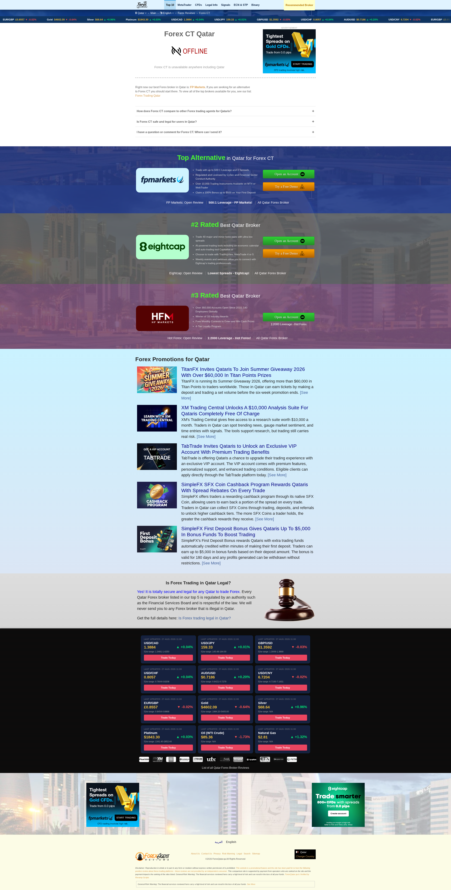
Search (247, 853)
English (167, 12)
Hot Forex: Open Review (185, 338)
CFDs (198, 4)
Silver (44, 19)
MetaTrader (184, 4)
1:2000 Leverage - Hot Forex (289, 324)
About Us (195, 853)
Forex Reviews (186, 12)
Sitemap (256, 853)
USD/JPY (173, 19)
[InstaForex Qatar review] (184, 761)
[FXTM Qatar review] (292, 761)
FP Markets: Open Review (184, 202)
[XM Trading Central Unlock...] (157, 430)
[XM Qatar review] (157, 761)
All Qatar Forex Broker (273, 202)
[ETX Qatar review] (265, 761)
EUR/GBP (390, 19)
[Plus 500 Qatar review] (144, 761)
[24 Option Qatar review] (278, 761)
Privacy (217, 853)
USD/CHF (260, 19)
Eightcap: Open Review (185, 273)
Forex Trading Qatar (147, 95)
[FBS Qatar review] (171, 761)
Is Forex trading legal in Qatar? (204, 618)
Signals (225, 4)
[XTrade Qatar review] (198, 761)
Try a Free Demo (286, 186)
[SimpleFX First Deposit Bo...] (157, 551)
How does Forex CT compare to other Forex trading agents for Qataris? (225, 111)
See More (251, 884)
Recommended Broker (299, 5)
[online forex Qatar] (144, 7)
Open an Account (286, 174)
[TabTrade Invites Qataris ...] (157, 468)
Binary (255, 4)
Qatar (141, 12)
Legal (239, 853)
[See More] (206, 436)
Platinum (85, 19)
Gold (4, 19)
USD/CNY (347, 19)
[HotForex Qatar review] (225, 761)
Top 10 (170, 4)
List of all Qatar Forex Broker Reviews (225, 767)
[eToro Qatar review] (238, 761)
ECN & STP (241, 4)
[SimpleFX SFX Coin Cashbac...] (157, 507)
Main (153, 12)
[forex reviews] (152, 860)
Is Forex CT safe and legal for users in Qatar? (225, 121)
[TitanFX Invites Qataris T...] (157, 392)
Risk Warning (228, 853)
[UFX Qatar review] (211, 761)
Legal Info (211, 4)
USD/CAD (130, 19)
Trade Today (168, 657)
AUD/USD (303, 19)
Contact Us (206, 853)
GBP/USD (216, 19)
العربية (219, 841)
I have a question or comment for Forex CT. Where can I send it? (225, 132)
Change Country (305, 856)
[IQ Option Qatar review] (252, 761)
